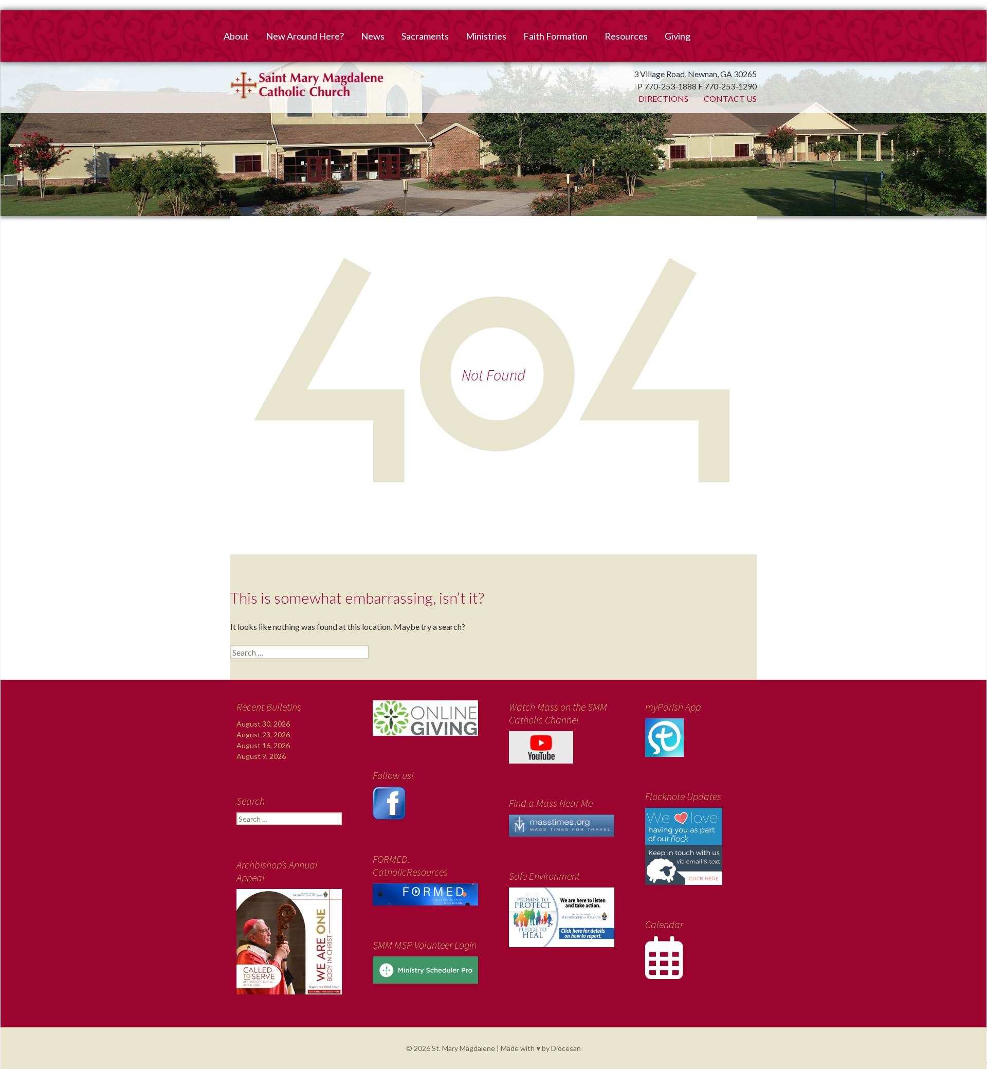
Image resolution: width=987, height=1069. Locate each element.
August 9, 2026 (261, 756)
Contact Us (730, 98)
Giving (677, 36)
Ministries (486, 36)
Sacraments (425, 36)
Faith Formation (555, 36)
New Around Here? (305, 36)
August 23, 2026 (263, 734)
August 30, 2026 (263, 723)
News (373, 36)
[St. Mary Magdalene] (493, 121)
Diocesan (566, 1048)
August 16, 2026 (263, 745)
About (236, 36)
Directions (663, 98)
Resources (626, 36)
